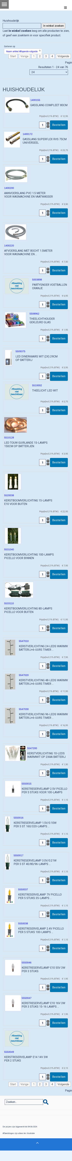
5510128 (9, 437)
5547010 (24, 641)
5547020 (24, 675)
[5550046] (13, 967)
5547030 (24, 709)
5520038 (9, 495)
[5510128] (15, 424)
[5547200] (15, 753)
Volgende (63, 56)
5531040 (9, 549)
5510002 (37, 385)
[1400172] (12, 139)
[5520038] (13, 481)
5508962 (34, 313)
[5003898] (16, 285)
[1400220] (15, 232)
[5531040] (13, 535)
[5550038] (9, 929)
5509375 (20, 351)
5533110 (9, 603)
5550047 (26, 998)
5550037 (23, 889)
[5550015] (13, 788)
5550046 (26, 962)
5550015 (26, 783)
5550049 (9, 1052)
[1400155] (17, 104)
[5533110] (19, 589)
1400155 (35, 100)
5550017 (18, 855)
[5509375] (8, 357)
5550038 (23, 923)
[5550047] (13, 1002)
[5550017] (7, 861)
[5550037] (9, 895)
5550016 (18, 817)
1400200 (9, 188)
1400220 (9, 245)
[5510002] (16, 391)
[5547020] (10, 681)
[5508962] (15, 319)
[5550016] (7, 824)
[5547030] (10, 715)
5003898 (37, 279)
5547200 (32, 748)
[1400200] (16, 174)
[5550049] (16, 1038)
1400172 (28, 134)
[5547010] (10, 647)
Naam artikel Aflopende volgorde (22, 51)
